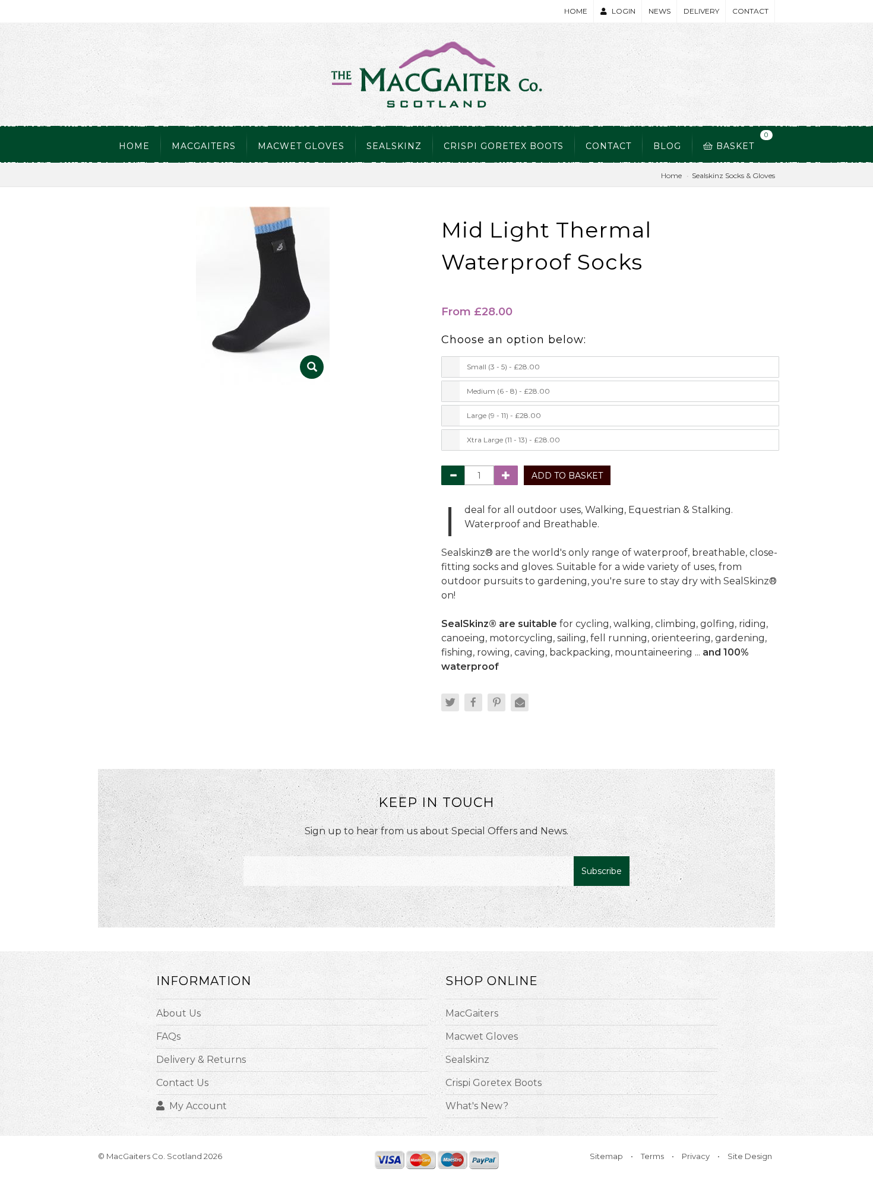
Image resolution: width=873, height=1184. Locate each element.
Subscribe (601, 871)
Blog (667, 146)
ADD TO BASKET (567, 475)
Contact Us (182, 1082)
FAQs (168, 1036)
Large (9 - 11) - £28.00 (504, 415)
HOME (575, 11)
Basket (739, 141)
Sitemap (606, 1156)
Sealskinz (467, 1059)
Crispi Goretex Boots (504, 146)
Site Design (750, 1156)
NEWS (659, 11)
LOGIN (623, 11)
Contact (608, 146)
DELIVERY (701, 11)
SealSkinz (394, 146)
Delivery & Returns (201, 1059)
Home (134, 146)
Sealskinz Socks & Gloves (733, 175)
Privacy (696, 1156)
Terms (652, 1156)
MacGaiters (204, 146)
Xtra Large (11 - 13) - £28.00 (513, 439)
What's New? (476, 1106)
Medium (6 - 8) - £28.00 (508, 391)
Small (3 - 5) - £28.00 (503, 366)
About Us (178, 1013)
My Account (198, 1106)
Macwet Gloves (481, 1036)
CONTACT (750, 11)
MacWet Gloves (301, 146)
